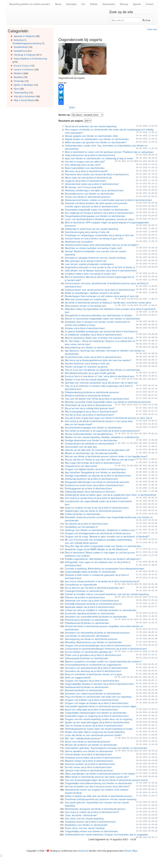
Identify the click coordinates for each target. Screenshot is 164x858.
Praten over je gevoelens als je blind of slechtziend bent (93, 655)
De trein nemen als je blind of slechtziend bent (88, 767)
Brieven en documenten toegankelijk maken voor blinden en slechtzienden (102, 318)
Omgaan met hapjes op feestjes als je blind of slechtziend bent (96, 703)
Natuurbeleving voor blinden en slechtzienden (88, 347)
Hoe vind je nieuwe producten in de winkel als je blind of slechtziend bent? (102, 581)
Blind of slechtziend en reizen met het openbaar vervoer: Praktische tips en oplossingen (109, 151)
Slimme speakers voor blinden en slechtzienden (89, 751)
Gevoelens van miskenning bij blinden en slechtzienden (93, 693)
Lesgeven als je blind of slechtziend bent (85, 180)
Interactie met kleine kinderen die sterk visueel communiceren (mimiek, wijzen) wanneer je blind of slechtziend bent (96, 205)
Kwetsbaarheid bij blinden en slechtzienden (87, 687)
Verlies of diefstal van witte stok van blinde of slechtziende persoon (98, 796)
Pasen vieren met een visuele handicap (85, 828)
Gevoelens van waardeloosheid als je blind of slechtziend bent (96, 667)
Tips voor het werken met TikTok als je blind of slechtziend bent (97, 398)
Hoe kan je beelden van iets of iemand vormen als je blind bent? (97, 786)
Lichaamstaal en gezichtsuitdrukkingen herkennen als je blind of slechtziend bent (106, 648)
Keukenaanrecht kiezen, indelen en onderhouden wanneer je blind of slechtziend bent (108, 200)
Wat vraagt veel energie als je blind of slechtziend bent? (93, 462)
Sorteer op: (64, 114)
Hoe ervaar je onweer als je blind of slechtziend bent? (92, 812)
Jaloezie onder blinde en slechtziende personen (89, 770)
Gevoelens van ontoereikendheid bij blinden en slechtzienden (96, 616)
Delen (72, 107)
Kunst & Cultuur (22, 65)
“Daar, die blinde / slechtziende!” (81, 815)
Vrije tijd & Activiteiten (24, 96)
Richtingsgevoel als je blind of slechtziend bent (88, 488)
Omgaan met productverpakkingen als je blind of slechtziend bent (98, 645)
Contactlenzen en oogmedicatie (81, 584)
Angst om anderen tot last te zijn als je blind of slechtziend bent (97, 507)
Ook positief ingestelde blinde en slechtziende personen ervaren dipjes (100, 706)
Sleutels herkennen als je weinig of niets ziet (87, 363)
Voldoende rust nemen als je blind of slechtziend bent (92, 600)
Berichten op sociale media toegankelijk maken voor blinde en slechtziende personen (108, 401)
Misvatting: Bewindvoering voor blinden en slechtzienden (93, 642)
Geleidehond (20, 50)
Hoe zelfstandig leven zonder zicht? (83, 164)
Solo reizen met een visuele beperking (84, 818)
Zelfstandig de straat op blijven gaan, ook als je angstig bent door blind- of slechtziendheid (110, 494)
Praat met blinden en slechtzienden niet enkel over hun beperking (98, 696)
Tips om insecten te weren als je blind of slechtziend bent (94, 725)
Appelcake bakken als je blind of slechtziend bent (90, 607)
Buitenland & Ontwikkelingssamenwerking (26, 41)
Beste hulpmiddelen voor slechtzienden (85, 168)
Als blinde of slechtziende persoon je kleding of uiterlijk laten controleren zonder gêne (108, 302)
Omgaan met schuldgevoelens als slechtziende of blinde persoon (98, 533)
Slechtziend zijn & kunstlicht (79, 241)
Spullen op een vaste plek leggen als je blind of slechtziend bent (97, 722)
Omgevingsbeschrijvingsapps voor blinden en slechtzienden (95, 216)
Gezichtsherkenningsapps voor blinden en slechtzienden (93, 427)
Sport (16, 88)
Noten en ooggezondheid (77, 677)
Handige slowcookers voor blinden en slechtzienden (91, 440)
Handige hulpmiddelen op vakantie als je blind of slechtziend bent (98, 475)
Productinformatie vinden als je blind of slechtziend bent (93, 357)
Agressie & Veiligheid (24, 36)
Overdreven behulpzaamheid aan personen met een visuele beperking (100, 799)
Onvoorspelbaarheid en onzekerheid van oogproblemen (93, 664)
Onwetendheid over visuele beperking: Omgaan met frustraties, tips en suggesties (106, 834)
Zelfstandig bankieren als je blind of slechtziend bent (91, 478)
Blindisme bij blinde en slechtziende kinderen (87, 395)
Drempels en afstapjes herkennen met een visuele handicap (95, 257)
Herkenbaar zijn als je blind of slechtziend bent (88, 405)
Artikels (93, 4)
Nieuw (58, 4)
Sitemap (124, 4)
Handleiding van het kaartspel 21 (81, 526)
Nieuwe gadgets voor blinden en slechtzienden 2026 (91, 135)
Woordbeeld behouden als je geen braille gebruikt (90, 373)
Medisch (18, 73)
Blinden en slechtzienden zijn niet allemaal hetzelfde (91, 453)
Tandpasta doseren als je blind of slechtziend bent (90, 821)
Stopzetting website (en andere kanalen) (29, 4)
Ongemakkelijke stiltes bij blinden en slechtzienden (90, 571)
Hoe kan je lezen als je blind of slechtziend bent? (89, 414)
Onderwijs (19, 81)
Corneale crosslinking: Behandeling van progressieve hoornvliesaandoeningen (104, 568)
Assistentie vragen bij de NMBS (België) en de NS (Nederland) (96, 549)
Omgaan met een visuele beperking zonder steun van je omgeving (98, 719)
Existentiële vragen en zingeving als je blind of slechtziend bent (97, 715)
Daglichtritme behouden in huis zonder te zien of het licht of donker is (100, 267)
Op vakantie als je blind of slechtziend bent (86, 523)
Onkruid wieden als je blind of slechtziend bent (88, 754)
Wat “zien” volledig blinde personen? (83, 738)
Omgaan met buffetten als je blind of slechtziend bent (92, 699)
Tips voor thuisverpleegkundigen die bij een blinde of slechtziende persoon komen (106, 780)
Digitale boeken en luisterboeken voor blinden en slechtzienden (97, 139)
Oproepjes (71, 4)
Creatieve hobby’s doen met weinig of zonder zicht (90, 273)
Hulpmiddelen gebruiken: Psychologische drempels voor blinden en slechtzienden (106, 748)
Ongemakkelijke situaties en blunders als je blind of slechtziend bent (99, 683)
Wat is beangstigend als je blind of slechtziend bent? (91, 411)
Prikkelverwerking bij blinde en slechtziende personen (92, 392)
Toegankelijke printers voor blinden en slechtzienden (91, 831)
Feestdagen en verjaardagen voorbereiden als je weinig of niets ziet (99, 235)
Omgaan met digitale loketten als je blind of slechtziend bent (95, 469)
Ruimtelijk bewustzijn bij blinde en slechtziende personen (93, 603)
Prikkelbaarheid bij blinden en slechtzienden (87, 623)
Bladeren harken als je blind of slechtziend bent (89, 760)
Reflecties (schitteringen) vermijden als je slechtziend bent (94, 190)
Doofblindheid (21, 47)
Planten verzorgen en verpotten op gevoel (86, 366)
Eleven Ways (131, 850)
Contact (149, 4)
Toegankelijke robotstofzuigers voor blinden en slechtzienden (96, 712)
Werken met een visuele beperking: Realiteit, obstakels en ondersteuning (102, 437)
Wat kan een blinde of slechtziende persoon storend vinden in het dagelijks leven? (106, 456)
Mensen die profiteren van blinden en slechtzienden (91, 744)
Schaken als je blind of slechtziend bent (85, 328)
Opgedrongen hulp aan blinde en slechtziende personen (93, 510)
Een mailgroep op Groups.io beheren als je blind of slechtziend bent (99, 212)
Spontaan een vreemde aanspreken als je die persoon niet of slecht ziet (101, 382)
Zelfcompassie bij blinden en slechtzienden (86, 658)
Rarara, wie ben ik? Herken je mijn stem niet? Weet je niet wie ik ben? (100, 459)
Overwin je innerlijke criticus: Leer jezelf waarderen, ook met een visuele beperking (107, 594)
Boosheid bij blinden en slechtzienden (84, 690)
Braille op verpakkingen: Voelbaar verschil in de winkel (92, 292)
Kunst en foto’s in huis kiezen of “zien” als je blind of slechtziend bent (99, 376)
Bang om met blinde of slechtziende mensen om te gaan (93, 674)
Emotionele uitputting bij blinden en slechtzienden (90, 613)
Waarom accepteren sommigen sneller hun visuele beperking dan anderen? (103, 661)
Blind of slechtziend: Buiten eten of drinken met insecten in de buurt (99, 337)
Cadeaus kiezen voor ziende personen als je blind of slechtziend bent (100, 289)
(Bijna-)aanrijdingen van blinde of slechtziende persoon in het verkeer (100, 773)
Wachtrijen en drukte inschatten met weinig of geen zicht (93, 248)
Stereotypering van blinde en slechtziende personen (91, 639)
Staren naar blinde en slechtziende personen (87, 741)
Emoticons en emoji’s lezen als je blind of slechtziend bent (94, 485)
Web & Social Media (24, 100)
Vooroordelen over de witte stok (81, 446)
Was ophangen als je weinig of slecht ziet (85, 260)
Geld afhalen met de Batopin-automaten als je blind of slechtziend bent (101, 270)
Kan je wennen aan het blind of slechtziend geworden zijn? (94, 587)
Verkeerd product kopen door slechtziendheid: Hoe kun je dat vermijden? (102, 244)
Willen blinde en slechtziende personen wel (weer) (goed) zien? (97, 776)
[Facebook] (107, 86)
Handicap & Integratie (25, 54)
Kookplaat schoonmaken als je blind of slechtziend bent (93, 757)
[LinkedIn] (107, 97)
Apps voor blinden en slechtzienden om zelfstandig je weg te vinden (99, 158)
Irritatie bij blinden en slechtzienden (83, 514)
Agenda (137, 4)
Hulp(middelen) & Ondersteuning (30, 58)
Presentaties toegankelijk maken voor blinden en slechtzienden (97, 209)
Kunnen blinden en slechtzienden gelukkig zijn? (89, 651)
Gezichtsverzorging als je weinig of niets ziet (87, 232)
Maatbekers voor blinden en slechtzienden (86, 824)
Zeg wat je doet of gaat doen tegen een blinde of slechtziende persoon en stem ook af (108, 417)
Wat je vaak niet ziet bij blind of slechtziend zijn (88, 177)
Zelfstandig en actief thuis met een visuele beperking (91, 228)
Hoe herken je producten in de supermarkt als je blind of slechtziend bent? (102, 430)
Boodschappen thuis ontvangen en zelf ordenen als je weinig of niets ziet (102, 296)
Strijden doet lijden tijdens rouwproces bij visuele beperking (95, 732)
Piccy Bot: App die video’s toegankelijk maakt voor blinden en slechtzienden (103, 546)
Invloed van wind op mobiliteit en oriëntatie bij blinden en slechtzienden (101, 610)
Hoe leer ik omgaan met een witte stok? (85, 161)
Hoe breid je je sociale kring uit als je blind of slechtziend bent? (96, 498)
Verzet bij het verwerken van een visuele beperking (90, 126)
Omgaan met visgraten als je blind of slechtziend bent (92, 680)
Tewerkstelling (21, 92)
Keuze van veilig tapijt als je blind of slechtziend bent (91, 709)
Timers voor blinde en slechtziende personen (88, 196)
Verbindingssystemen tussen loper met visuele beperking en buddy (99, 728)
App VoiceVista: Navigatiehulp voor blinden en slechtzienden (95, 472)
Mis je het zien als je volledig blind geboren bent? (90, 408)
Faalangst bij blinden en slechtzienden (84, 591)
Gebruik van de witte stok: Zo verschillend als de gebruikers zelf (97, 450)
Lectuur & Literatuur (24, 69)
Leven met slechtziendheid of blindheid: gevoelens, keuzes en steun (99, 219)
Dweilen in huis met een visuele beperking (86, 379)
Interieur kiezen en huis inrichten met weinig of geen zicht (94, 238)
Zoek (147, 20)
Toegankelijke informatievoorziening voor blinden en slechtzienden (98, 783)
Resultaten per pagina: (70, 120)
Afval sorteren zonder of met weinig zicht (85, 305)
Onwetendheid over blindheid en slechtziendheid (89, 443)
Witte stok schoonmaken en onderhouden (86, 299)
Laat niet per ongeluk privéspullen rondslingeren (89, 264)
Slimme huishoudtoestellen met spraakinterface (89, 433)
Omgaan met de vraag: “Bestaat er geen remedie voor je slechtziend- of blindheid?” (107, 536)
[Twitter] (107, 92)
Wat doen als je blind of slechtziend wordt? (86, 171)
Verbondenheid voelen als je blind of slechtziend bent (92, 184)
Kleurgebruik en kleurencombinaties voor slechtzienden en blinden (98, 315)
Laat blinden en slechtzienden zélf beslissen (87, 635)
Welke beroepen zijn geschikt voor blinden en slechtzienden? (96, 142)
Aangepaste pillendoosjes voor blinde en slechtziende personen (97, 482)
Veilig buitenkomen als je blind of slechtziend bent (90, 155)
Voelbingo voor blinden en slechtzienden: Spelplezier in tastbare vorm (100, 530)
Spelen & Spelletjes (23, 84)
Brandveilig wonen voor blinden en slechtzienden (89, 193)
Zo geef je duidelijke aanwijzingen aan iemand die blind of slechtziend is (101, 331)
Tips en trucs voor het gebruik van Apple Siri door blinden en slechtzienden (102, 369)
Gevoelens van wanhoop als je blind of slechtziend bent (93, 671)
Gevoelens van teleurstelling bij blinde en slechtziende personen (97, 632)
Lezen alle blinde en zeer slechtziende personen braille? (93, 735)
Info (83, 4)
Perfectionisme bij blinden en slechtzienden (87, 619)
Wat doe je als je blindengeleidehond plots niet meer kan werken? (98, 360)
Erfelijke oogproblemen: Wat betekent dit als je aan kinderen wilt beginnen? (103, 558)
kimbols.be (82, 850)
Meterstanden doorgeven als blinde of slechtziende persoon (95, 808)
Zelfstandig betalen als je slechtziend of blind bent (90, 491)
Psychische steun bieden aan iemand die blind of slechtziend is (97, 174)
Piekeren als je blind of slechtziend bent (85, 597)
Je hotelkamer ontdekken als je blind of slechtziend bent (93, 334)
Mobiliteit (18, 77)
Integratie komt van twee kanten (81, 466)
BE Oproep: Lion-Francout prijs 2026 (83, 187)
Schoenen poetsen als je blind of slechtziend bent (90, 764)
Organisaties (108, 4)
